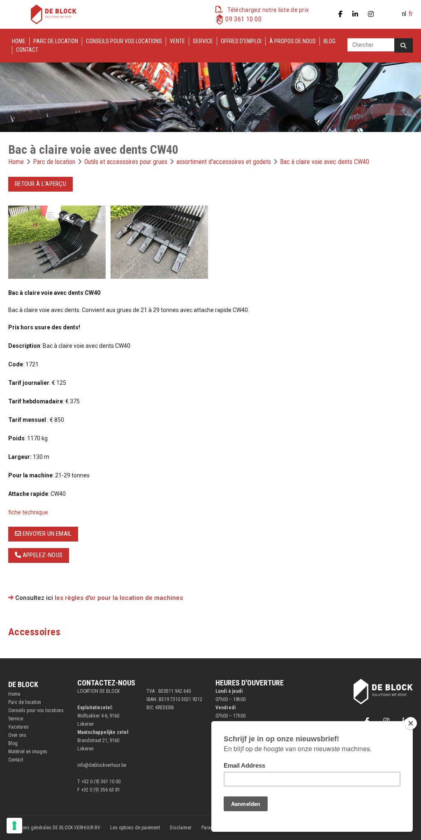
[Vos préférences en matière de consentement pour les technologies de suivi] (14, 825)
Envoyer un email (46, 533)
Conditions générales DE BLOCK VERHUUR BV (54, 828)
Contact (27, 49)
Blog (329, 41)
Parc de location (55, 41)
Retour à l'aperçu (40, 183)
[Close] (411, 723)
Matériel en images (27, 751)
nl (404, 14)
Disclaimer (181, 828)
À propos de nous (292, 41)
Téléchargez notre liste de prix (268, 10)
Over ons (17, 735)
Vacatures (18, 727)
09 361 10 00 (243, 19)
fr (411, 14)
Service (203, 41)
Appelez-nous (41, 555)
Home (18, 41)
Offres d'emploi (241, 41)
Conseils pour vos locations (124, 41)
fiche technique (28, 512)
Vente (177, 41)
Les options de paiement (135, 828)
